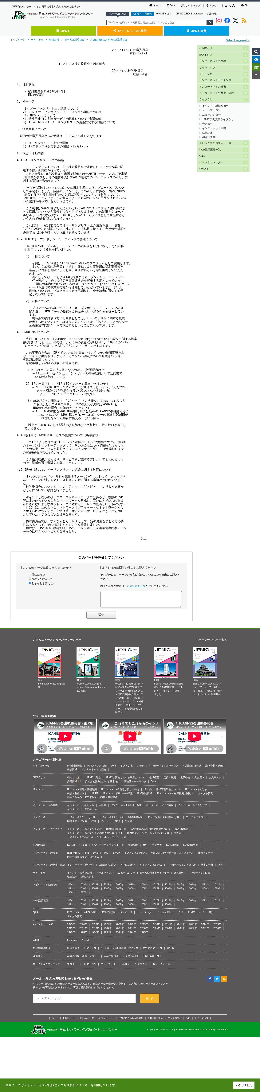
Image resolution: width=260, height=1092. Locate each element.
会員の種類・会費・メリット (83, 956)
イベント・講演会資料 (215, 105)
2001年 (193, 888)
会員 (180, 912)
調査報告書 (208, 137)
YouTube (166, 964)
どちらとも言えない (44, 583)
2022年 (95, 884)
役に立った (38, 574)
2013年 (205, 884)
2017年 (156, 884)
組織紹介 (133, 845)
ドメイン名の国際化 (135, 852)
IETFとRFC (73, 852)
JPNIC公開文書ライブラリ (218, 119)
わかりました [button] (244, 1085)
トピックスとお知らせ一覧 (215, 143)
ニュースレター (211, 114)
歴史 (145, 845)
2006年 (132, 888)
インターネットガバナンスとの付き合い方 (90, 833)
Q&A (172, 5)
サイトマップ (192, 5)
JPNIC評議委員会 (74, 39)
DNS (113, 765)
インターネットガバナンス (215, 80)
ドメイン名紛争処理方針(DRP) (164, 817)
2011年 (71, 888)
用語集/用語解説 (192, 765)
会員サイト (39, 956)
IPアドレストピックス (197, 789)
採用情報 (212, 13)
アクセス (214, 5)
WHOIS (203, 168)
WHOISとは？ (164, 13)
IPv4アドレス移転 (97, 765)
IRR (87, 852)
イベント (106, 821)
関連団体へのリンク (135, 781)
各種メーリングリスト (134, 964)
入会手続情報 (111, 956)
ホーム (157, 5)
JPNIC (65, 31)
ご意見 (128, 821)
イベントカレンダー (211, 162)
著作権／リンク (106, 1018)
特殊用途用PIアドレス (125, 948)
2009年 (95, 888)
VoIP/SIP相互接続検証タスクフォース (172, 852)
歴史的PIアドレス (152, 948)
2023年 (83, 884)
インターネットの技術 (212, 86)
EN (246, 5)
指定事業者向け (41, 948)
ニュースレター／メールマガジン (155, 912)
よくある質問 (205, 793)
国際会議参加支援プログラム (83, 856)
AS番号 (105, 948)
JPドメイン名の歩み (151, 864)
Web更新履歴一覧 (210, 149)
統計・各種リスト (77, 793)
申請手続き (73, 948)
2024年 (71, 884)
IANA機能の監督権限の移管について (150, 829)
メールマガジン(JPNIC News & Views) (59, 978)
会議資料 (54, 39)
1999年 (217, 888)
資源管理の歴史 (107, 864)
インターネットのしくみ (80, 805)
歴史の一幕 (207, 864)
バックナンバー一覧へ (213, 639)
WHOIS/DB (90, 912)
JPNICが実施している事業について (125, 777)
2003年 (168, 888)
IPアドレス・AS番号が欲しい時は (120, 789)
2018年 (144, 884)
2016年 (168, 884)
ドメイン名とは (76, 817)
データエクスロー (196, 817)
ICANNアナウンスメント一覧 (108, 845)
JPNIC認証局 (108, 912)
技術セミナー (205, 852)
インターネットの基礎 (212, 61)
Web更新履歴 (40, 900)
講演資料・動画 (214, 765)
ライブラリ (37, 39)
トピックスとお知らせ (45, 884)
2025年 (71, 924)
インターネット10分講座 (159, 805)
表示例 (85, 940)
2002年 (181, 888)
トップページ (17, 39)
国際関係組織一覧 (116, 829)
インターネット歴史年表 (80, 864)
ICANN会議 (172, 845)
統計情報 (72, 769)
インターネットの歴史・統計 (216, 93)
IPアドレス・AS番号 (132, 31)
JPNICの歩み (127, 864)
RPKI (105, 852)
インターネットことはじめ (192, 805)
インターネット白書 (214, 128)
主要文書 (157, 845)
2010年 (83, 888)
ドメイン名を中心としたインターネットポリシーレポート (99, 837)
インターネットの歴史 (93, 769)
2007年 (120, 888)
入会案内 (199, 777)
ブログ (71, 964)
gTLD (92, 817)
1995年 (120, 932)
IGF (121, 833)
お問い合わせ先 (136, 585)
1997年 (83, 892)
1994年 (132, 932)
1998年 (71, 892)
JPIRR (140, 765)
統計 (93, 821)
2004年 (156, 888)
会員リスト (215, 777)
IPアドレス (205, 54)
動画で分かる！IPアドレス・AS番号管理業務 (92, 797)
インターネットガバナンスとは (84, 829)
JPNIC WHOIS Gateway (189, 13)
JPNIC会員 (199, 31)
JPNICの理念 (93, 777)
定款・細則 (169, 777)
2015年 (181, 884)
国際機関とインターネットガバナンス (148, 833)
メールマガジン (211, 110)
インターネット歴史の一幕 (82, 809)
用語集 (102, 805)
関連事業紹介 (135, 817)
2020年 (120, 884)
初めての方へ (74, 777)
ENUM (116, 852)
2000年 (205, 888)
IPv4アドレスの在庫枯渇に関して (175, 793)
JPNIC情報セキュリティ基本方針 (165, 1018)
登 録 (150, 998)
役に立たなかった (42, 578)
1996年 (108, 932)
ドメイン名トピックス (111, 817)
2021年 (108, 884)
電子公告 (185, 777)
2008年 (108, 888)
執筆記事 (207, 132)
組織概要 (154, 777)
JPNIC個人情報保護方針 (130, 1018)
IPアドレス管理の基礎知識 (82, 789)
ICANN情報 (181, 829)
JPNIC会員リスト (152, 956)
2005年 (144, 888)
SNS (154, 964)
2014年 (193, 884)
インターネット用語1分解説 (126, 805)
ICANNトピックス (77, 845)
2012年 (217, 884)
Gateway (72, 940)
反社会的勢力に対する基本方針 (102, 781)
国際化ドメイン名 (77, 821)
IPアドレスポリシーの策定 (118, 793)
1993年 (144, 932)
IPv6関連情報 (74, 765)
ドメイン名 (206, 73)
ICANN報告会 (190, 845)
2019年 (132, 884)
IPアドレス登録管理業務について (162, 789)
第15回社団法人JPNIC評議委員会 (108, 39)
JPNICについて (196, 912)
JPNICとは (205, 48)
